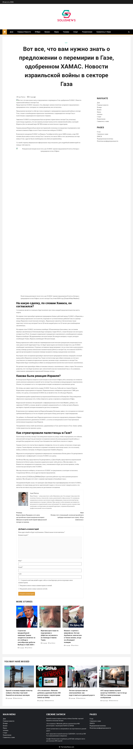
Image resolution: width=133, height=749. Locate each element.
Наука (56, 32)
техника (66, 32)
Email (20, 567)
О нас (99, 132)
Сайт (20, 574)
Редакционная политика (105, 139)
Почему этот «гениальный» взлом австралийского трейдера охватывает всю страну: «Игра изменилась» (67, 516)
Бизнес (47, 32)
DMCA (99, 136)
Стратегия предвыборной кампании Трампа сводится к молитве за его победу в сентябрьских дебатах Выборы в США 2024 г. (26, 638)
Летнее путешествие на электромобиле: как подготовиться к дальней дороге (82, 693)
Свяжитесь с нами (103, 32)
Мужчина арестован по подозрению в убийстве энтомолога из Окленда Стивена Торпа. (50, 635)
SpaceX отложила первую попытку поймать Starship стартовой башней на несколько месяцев (19, 693)
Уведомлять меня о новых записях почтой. (34, 589)
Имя (20, 561)
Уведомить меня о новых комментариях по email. (36, 585)
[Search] (129, 32)
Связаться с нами (102, 134)
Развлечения (87, 32)
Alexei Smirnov (18, 698)
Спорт (75, 32)
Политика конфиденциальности (107, 141)
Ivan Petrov (22, 97)
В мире (37, 32)
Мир (66, 43)
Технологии (42, 668)
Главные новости (24, 32)
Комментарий (23, 535)
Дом (11, 32)
